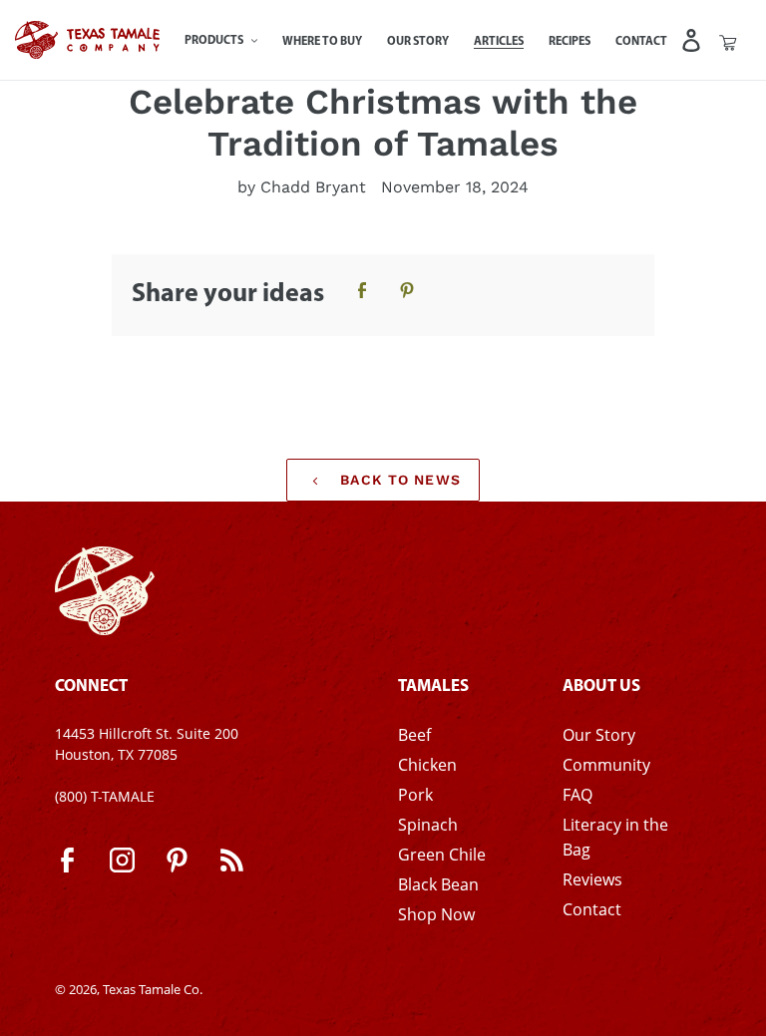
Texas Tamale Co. (152, 989)
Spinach (428, 825)
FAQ (577, 795)
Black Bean (438, 884)
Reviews (592, 879)
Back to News (398, 480)
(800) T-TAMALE (105, 796)
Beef (414, 735)
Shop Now (436, 914)
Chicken (427, 765)
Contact (592, 909)
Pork (415, 795)
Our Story (599, 735)
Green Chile (442, 854)
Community (606, 765)
